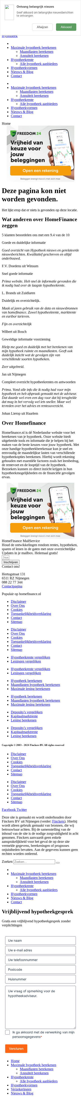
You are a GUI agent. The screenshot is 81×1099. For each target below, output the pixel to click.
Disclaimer (18, 601)
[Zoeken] (58, 862)
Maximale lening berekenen (30, 689)
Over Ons (18, 605)
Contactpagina (12, 586)
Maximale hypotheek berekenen (33, 47)
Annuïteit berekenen (34, 56)
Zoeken (7, 861)
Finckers (58, 821)
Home (15, 1061)
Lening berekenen (23, 720)
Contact (16, 76)
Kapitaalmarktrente (24, 716)
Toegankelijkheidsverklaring (31, 614)
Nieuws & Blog (22, 72)
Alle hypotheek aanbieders (39, 64)
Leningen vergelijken (26, 661)
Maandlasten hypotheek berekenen (35, 685)
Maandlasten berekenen (36, 51)
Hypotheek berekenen (26, 681)
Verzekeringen (21, 1089)
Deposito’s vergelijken (27, 712)
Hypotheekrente (22, 60)
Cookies (16, 610)
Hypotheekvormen (24, 68)
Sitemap (16, 622)
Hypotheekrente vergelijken (30, 657)
